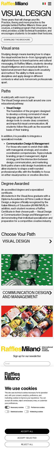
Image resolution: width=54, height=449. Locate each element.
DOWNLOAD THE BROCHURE (17, 39)
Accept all (27, 431)
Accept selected (27, 438)
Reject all (27, 444)
